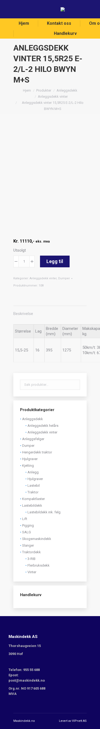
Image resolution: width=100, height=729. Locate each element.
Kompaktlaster (33, 499)
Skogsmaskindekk (36, 539)
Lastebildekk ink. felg (44, 512)
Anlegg (33, 472)
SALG (26, 532)
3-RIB (31, 559)
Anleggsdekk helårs (42, 426)
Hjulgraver (30, 459)
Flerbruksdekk (38, 565)
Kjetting (28, 466)
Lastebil (33, 486)
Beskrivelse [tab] (23, 313)
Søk (74, 385)
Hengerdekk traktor (37, 452)
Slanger (28, 545)
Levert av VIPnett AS (73, 721)
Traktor (32, 492)
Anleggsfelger (33, 439)
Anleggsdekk (32, 419)
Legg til (54, 261)
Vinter (31, 572)
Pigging (28, 525)
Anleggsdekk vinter (43, 278)
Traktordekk (31, 552)
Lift (24, 519)
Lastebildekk (32, 505)
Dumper (64, 278)
